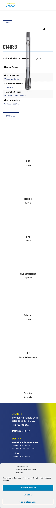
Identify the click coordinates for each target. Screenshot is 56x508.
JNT (28, 353)
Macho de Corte (11, 79)
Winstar (28, 315)
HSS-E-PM (8, 87)
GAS (6, 71)
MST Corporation (28, 273)
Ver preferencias (28, 502)
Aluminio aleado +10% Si (15, 95)
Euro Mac (28, 393)
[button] (44, 29)
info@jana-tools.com (21, 430)
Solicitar (11, 115)
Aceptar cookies (28, 487)
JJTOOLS (28, 199)
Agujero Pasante (11, 104)
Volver (7, 23)
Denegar (28, 495)
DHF (28, 161)
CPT (28, 236)
